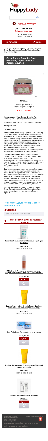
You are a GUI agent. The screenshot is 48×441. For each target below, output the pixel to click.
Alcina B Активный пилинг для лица (24, 395)
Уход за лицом (19, 48)
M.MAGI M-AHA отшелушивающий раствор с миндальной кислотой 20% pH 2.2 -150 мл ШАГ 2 (24, 272)
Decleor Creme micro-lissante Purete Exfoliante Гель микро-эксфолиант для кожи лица (24, 307)
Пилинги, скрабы (33, 48)
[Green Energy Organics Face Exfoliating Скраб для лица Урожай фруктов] (24, 97)
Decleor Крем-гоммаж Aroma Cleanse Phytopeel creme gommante (24, 366)
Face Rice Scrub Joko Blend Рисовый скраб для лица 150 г (24, 242)
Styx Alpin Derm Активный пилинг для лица (24, 332)
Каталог (10, 48)
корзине (22, 24)
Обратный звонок (23, 31)
